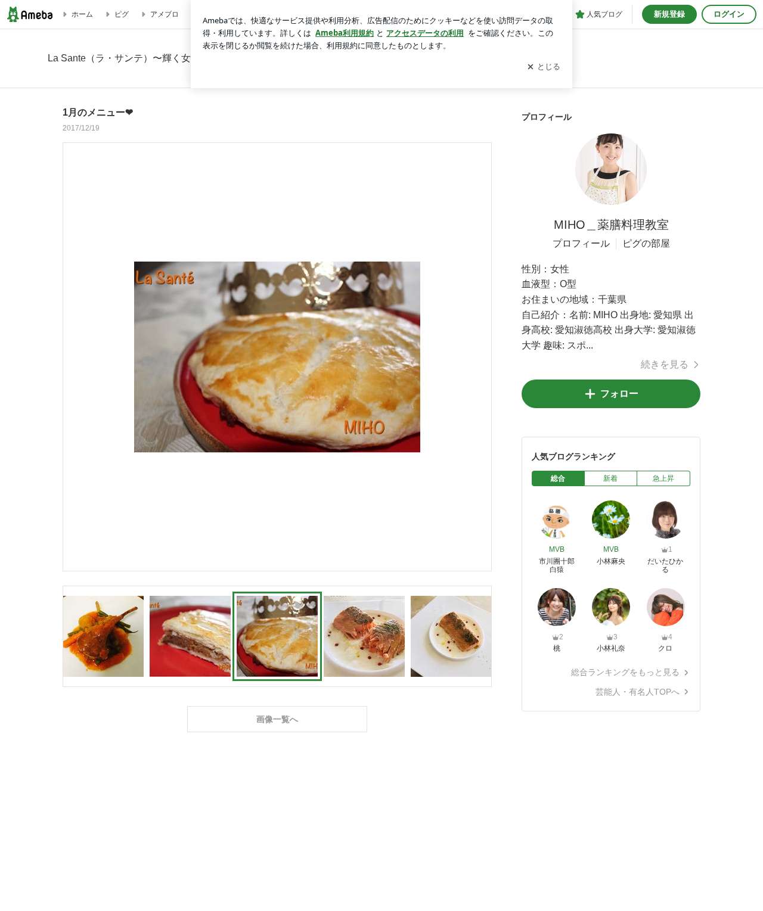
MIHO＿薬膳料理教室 (611, 224)
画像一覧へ (277, 719)
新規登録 (669, 14)
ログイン (729, 14)
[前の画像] (75, 356)
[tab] (558, 478)
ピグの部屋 (646, 243)
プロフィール (581, 243)
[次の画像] (479, 356)
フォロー (619, 393)
